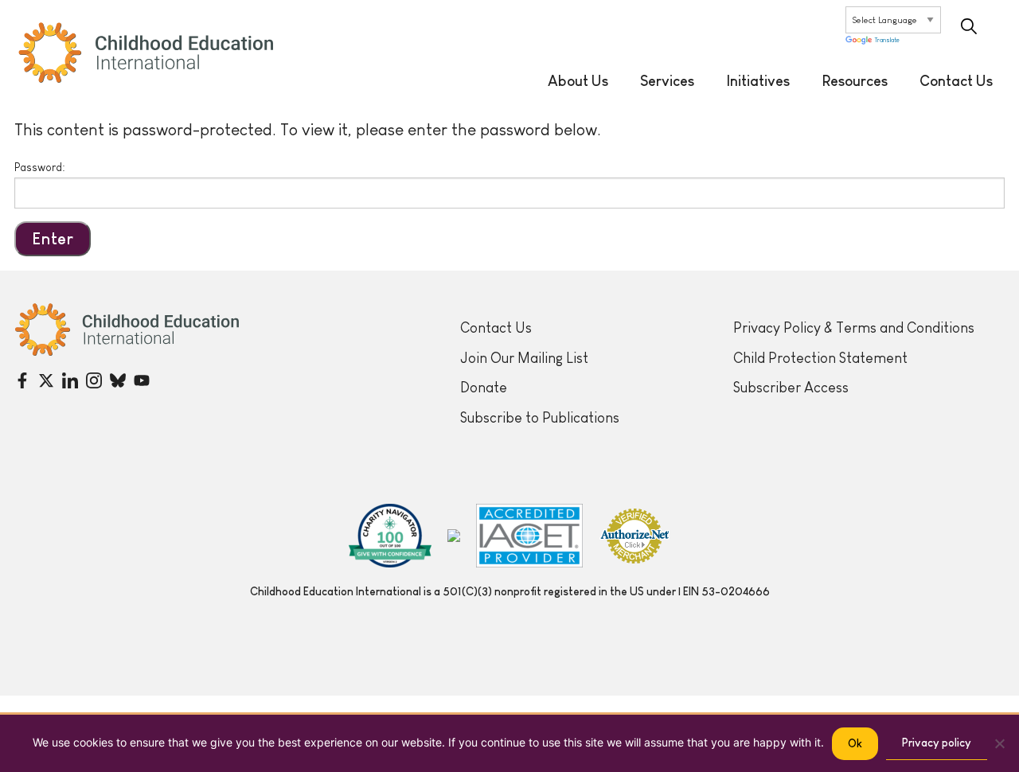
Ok (855, 743)
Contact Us (496, 328)
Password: (39, 167)
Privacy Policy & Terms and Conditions (853, 328)
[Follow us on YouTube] (142, 380)
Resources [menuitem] (855, 81)
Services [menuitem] (667, 81)
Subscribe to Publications (539, 418)
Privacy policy (936, 742)
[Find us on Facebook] (22, 380)
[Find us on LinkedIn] (70, 380)
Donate (483, 388)
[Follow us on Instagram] (94, 380)
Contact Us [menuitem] (956, 81)
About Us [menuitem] (578, 81)
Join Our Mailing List (524, 358)
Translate (887, 41)
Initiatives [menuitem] (758, 81)
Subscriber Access (791, 388)
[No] (999, 743)
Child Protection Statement (820, 358)
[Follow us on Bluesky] (118, 380)
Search (969, 26)
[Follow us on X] (46, 380)
